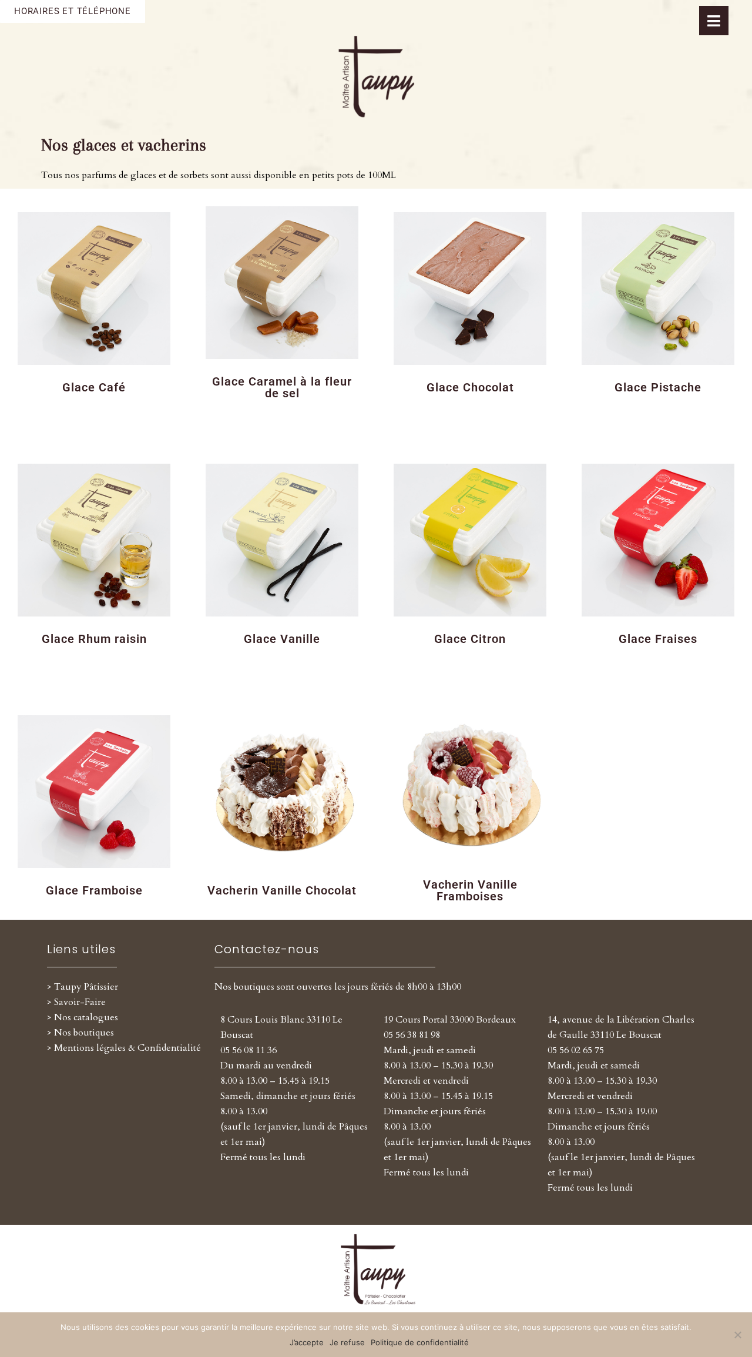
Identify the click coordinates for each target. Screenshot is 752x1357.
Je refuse (347, 1342)
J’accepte (307, 1342)
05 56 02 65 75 (576, 1050)
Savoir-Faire (80, 1002)
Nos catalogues (86, 1017)
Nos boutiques (84, 1032)
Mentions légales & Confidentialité (127, 1047)
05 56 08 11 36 (248, 1050)
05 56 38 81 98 (412, 1034)
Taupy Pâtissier (86, 986)
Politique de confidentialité (420, 1342)
